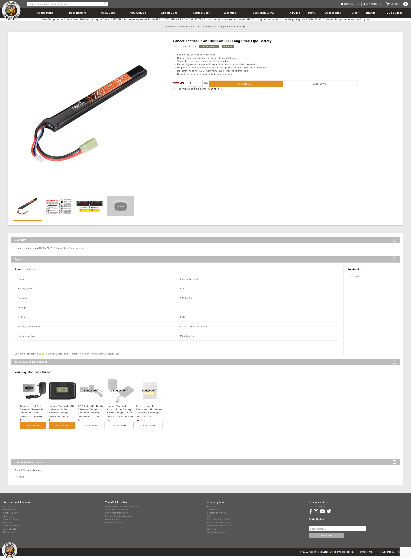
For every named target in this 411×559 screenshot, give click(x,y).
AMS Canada (10, 529)
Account (7, 506)
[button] (286, 88)
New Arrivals (138, 12)
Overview (20, 239)
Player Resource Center (219, 519)
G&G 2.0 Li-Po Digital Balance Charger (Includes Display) (91, 409)
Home (171, 26)
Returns (7, 522)
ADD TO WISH (320, 84)
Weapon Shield (113, 519)
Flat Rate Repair (113, 522)
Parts (311, 12)
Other (355, 12)
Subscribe (316, 523)
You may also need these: (31, 361)
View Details (91, 425)
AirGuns (294, 12)
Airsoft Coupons (11, 526)
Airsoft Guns (169, 12)
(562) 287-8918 (317, 506)
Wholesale (212, 529)
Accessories (333, 12)
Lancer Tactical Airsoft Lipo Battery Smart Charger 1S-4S (119, 409)
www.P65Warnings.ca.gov (105, 354)
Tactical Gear (201, 12)
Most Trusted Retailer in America (122, 506)
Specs (18, 259)
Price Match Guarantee (117, 510)
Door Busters (77, 12)
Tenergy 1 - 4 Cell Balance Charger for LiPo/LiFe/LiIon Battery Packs (32, 410)
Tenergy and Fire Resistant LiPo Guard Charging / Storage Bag (149, 410)
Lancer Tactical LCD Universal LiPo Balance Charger (61, 409)
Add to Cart (33, 425)
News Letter (9, 532)
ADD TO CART (246, 84)
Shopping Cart (10, 513)
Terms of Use (366, 551)
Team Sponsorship (216, 532)
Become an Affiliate (217, 513)
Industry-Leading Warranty (118, 516)
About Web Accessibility (219, 522)
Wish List (8, 516)
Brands (370, 12)
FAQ (209, 516)
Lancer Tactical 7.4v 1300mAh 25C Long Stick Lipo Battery (211, 26)
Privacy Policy (386, 551)
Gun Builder (394, 12)
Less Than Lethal (264, 12)
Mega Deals (108, 12)
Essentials (230, 12)
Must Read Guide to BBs (219, 526)
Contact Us (212, 510)
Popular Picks (44, 12)
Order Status (9, 510)
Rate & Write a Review (29, 462)
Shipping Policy (11, 519)
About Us (211, 506)
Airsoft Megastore (11, 10)
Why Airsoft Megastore (116, 513)
